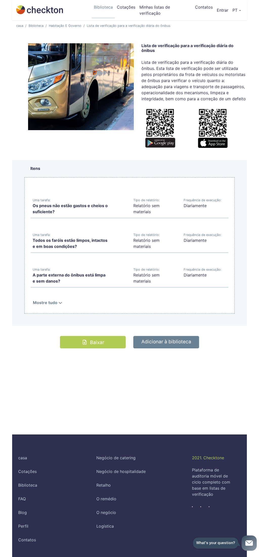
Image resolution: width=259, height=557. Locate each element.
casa (19, 26)
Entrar (223, 10)
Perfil (23, 526)
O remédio (106, 498)
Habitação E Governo (65, 26)
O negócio (106, 512)
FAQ (22, 498)
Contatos (204, 7)
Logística (105, 526)
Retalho (103, 485)
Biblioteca (103, 7)
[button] (236, 10)
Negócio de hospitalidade (121, 471)
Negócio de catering (116, 457)
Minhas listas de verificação (154, 10)
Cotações (126, 7)
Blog (22, 512)
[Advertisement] (129, 383)
